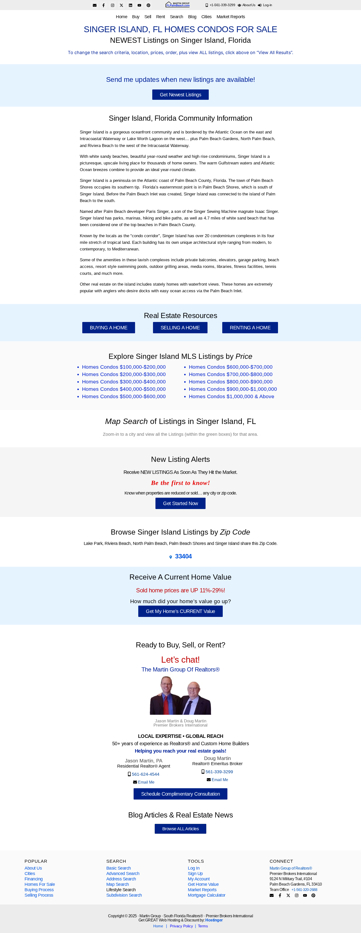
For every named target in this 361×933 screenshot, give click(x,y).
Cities (206, 16)
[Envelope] (94, 5)
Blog (192, 16)
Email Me (145, 782)
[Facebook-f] (103, 5)
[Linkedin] (130, 5)
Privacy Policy (181, 926)
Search (176, 16)
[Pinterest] (148, 5)
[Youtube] (139, 5)
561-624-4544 (145, 774)
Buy (135, 16)
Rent (160, 16)
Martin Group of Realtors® (291, 868)
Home (121, 16)
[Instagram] (112, 5)
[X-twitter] (121, 5)
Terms (203, 926)
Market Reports (231, 16)
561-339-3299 (218, 771)
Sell (147, 16)
